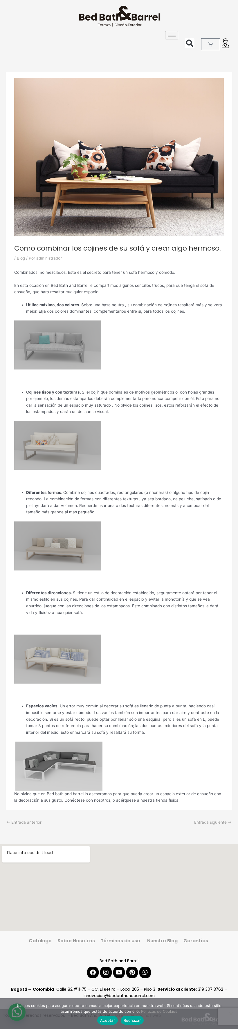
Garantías (196, 940)
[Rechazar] (231, 1014)
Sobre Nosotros (76, 940)
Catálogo (40, 940)
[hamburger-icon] (171, 35)
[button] (189, 43)
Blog (21, 258)
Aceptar (107, 1020)
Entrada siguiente (213, 822)
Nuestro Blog (162, 940)
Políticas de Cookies (159, 1011)
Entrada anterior (24, 822)
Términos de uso (120, 940)
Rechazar (132, 1020)
